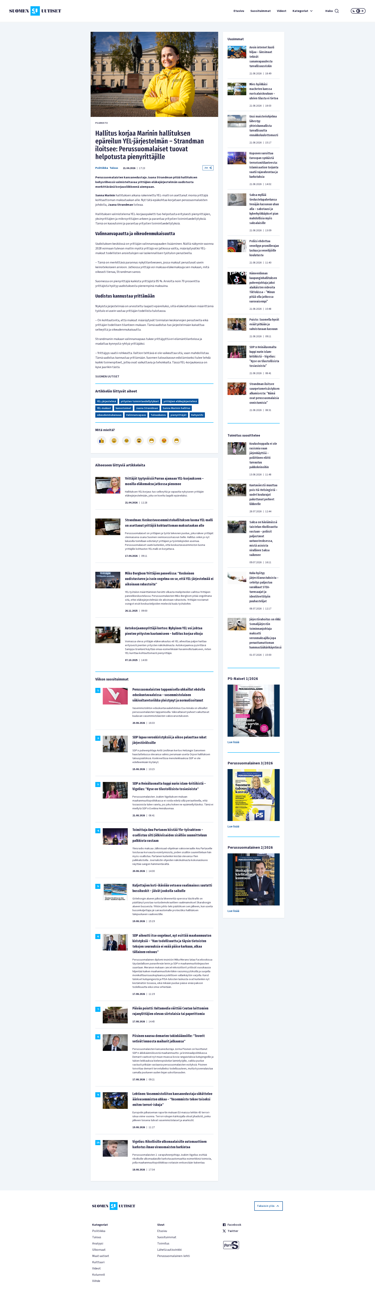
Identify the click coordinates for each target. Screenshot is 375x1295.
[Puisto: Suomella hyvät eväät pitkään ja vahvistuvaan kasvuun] (237, 327)
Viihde (96, 1281)
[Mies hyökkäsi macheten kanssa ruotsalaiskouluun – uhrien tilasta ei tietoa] (237, 95)
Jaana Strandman (147, 408)
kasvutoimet (123, 408)
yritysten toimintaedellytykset (140, 401)
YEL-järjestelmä (106, 401)
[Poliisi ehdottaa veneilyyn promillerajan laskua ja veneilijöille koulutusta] (237, 252)
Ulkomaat (99, 1250)
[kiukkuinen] (139, 440)
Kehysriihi (197, 415)
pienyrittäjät (179, 415)
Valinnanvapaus (136, 415)
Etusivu (239, 11)
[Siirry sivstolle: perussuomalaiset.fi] (252, 1245)
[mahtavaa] (151, 440)
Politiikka (101, 168)
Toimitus (163, 1243)
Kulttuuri (98, 1262)
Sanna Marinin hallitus (176, 408)
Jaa (206, 167)
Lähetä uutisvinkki (169, 1250)
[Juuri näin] (101, 440)
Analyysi (97, 1243)
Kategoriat (300, 11)
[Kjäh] (176, 440)
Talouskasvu (158, 415)
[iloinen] (114, 440)
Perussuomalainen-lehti (173, 1256)
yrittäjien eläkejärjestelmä (180, 401)
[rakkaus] (164, 440)
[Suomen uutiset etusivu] (39, 11)
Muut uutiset (100, 1256)
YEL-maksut (104, 408)
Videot (281, 11)
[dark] (354, 11)
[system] (358, 11)
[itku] (126, 440)
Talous (114, 168)
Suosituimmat (260, 11)
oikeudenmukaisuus (109, 415)
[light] (362, 11)
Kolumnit (98, 1275)
